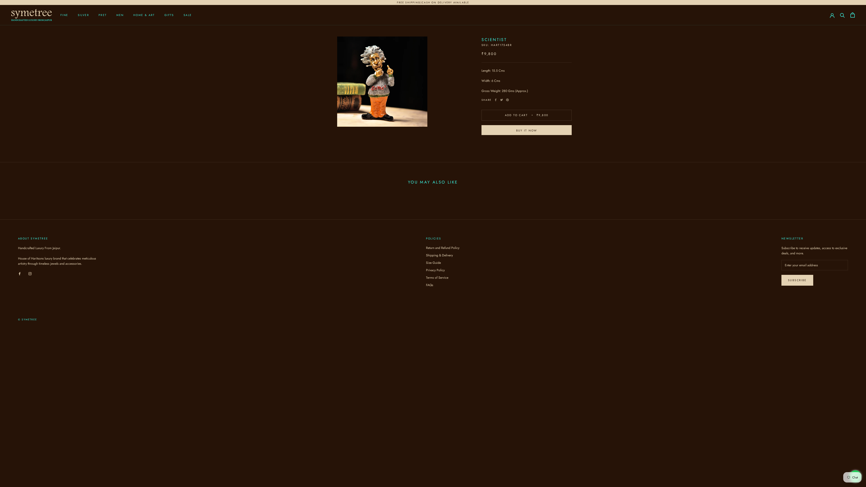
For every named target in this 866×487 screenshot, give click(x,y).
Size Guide (433, 262)
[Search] (842, 15)
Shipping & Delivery (439, 255)
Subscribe (797, 280)
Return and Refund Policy (442, 248)
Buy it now (526, 131)
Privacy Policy (435, 270)
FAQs (429, 285)
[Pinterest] (507, 100)
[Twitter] (501, 100)
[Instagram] (30, 273)
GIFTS (169, 15)
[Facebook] (495, 100)
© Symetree (27, 319)
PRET (103, 15)
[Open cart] (852, 15)
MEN (120, 15)
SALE (188, 15)
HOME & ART (144, 15)
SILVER (83, 15)
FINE (64, 15)
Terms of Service (437, 277)
